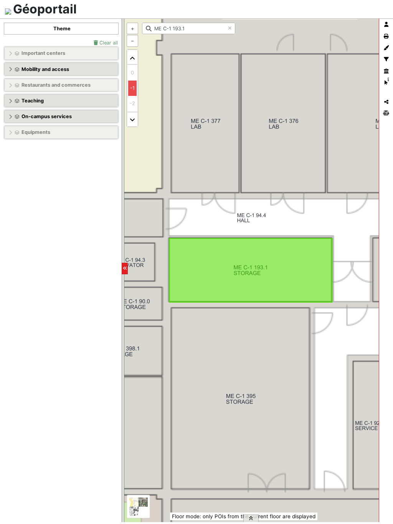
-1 (132, 88)
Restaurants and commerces (56, 85)
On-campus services (46, 116)
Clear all (108, 43)
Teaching (32, 101)
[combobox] (188, 28)
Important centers (43, 53)
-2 (132, 103)
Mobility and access (45, 69)
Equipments (35, 132)
